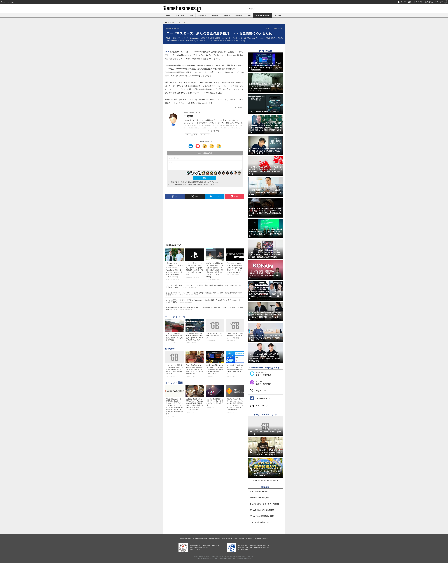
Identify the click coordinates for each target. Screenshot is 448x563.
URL (187, 135)
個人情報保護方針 (214, 538)
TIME (167, 52)
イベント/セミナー (263, 15)
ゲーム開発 (180, 15)
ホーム (168, 15)
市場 (191, 15)
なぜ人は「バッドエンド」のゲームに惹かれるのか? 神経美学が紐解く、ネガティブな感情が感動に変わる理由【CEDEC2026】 (204, 294)
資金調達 (170, 348)
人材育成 (227, 15)
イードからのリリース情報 (254, 538)
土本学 (188, 116)
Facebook (204, 135)
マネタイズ (202, 15)
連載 (249, 15)
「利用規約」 (192, 184)
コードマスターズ (175, 317)
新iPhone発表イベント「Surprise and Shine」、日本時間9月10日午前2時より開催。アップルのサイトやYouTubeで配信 (204, 308)
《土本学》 (238, 107)
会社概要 (241, 538)
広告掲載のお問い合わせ (200, 538)
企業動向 (215, 15)
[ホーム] (166, 22)
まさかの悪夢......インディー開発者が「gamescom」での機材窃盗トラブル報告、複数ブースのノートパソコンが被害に (204, 301)
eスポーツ (278, 15)
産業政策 (238, 15)
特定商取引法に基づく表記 (229, 538)
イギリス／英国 (174, 382)
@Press (264, 538)
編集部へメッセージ (185, 538)
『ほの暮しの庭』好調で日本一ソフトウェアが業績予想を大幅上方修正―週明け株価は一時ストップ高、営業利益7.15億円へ (204, 286)
